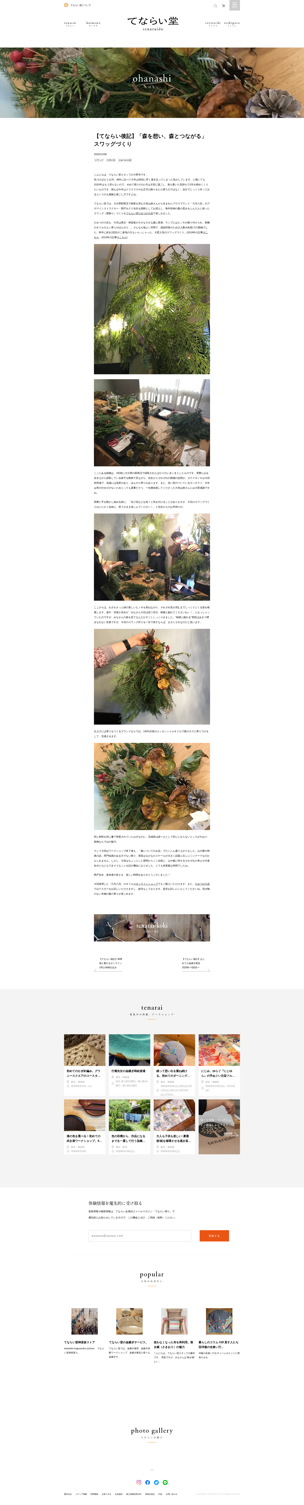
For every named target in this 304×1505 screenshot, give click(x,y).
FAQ (160, 1494)
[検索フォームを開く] (215, 5)
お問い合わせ (171, 1494)
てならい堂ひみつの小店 (139, 213)
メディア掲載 (81, 1494)
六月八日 (111, 160)
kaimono (93, 24)
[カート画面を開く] (223, 5)
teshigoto (232, 24)
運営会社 (68, 1494)
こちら (123, 237)
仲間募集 (94, 1494)
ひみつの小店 (125, 160)
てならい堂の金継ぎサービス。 (128, 1342)
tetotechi (213, 24)
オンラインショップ (147, 884)
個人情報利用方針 (134, 1494)
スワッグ (99, 160)
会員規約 (119, 1494)
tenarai (70, 24)
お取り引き (106, 1494)
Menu (234, 5)
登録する (214, 1235)
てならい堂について (80, 5)
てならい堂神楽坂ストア (79, 1342)
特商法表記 (150, 1494)
